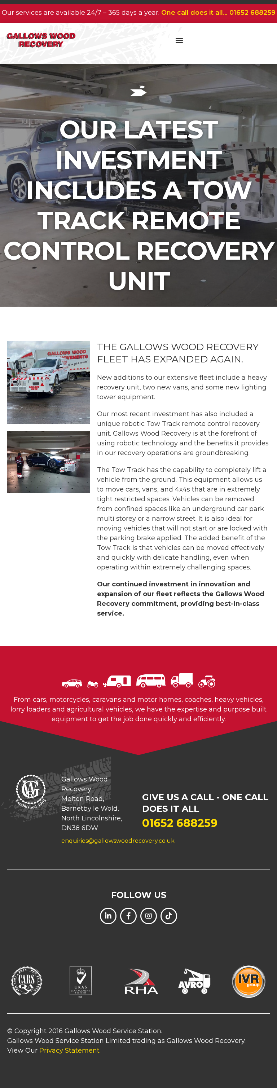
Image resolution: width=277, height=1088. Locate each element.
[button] (179, 40)
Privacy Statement (69, 1050)
